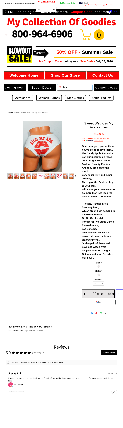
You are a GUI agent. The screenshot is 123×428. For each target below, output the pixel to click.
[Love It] (6, 35)
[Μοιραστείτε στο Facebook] (91, 313)
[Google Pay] (99, 302)
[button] (54, 52)
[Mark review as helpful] (114, 392)
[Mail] (80, 3)
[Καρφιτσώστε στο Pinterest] (96, 313)
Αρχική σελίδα (13, 113)
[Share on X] (105, 313)
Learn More (98, 141)
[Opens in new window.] (12, 386)
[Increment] (102, 283)
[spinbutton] (98, 283)
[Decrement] (95, 283)
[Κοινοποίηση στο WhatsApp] (101, 313)
